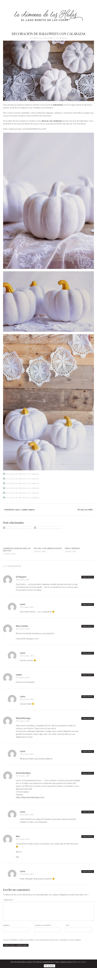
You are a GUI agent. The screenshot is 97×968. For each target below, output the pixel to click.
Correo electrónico (43, 925)
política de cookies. (79, 962)
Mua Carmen (22, 626)
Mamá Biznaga (23, 718)
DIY (46, 38)
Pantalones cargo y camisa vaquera (19, 509)
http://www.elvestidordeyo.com (30, 797)
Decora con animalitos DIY (48, 548)
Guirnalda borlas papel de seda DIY (17, 549)
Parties (50, 38)
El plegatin (21, 577)
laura (22, 604)
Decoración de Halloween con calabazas (48, 33)
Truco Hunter (72, 548)
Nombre (6, 925)
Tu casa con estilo (85, 509)
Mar (18, 836)
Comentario (8, 900)
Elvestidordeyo (23, 773)
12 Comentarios (61, 38)
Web (67, 925)
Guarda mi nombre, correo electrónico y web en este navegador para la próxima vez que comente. (42, 940)
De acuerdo (49, 966)
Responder (88, 577)
